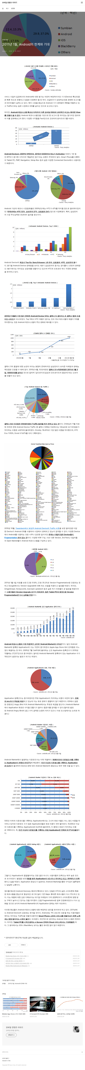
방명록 (13, 8)
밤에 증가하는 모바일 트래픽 (14, 961)
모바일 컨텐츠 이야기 (9, 3)
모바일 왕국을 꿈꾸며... (13, 1030)
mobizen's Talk (6, 1060)
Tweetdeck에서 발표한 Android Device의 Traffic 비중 (37, 528)
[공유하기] (12, 945)
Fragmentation (10, 537)
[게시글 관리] (15, 945)
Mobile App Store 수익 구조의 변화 (16, 956)
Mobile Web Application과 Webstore (17, 966)
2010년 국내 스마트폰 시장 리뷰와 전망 (17, 963)
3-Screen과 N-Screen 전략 (14, 958)
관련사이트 (5, 1052)
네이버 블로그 (5, 1058)
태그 (7, 8)
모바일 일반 (9, 952)
